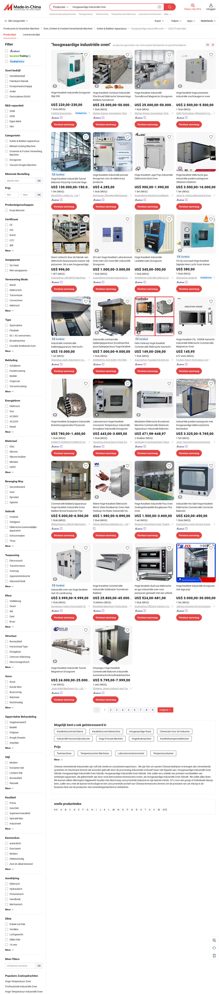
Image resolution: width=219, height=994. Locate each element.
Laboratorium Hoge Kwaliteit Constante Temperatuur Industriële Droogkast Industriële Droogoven (111, 425)
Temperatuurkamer (163, 753)
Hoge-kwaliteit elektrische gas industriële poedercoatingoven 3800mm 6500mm (192, 178)
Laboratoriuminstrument (150, 14)
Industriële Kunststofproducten (73, 738)
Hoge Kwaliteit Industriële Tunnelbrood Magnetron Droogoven (153, 94)
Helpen (175, 20)
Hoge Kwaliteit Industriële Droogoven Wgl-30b (70, 94)
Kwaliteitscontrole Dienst (70, 731)
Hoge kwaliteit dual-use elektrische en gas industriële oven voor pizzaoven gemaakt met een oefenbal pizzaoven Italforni (154, 589)
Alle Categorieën (16, 20)
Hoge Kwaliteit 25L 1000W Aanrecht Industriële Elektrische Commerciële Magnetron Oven (195, 343)
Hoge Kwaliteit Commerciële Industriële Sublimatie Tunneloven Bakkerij (110, 589)
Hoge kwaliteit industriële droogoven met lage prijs (195, 587)
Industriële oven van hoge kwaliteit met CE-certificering (69, 591)
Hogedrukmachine (141, 738)
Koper (158, 20)
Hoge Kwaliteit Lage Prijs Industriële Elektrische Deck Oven (154, 176)
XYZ (165, 809)
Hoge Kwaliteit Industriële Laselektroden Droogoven (148, 259)
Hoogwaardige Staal (140, 731)
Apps (189, 20)
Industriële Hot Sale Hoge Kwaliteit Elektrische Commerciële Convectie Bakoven (194, 507)
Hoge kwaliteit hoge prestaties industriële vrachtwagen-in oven (193, 94)
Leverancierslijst (31, 34)
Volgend (164, 709)
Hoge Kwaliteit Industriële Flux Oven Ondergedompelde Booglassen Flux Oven (154, 507)
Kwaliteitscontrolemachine (106, 731)
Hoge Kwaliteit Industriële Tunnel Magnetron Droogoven (68, 669)
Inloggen (211, 9)
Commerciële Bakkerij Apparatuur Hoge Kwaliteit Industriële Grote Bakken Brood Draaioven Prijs (69, 507)
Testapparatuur (86, 14)
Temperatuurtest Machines (123, 14)
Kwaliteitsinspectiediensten (174, 738)
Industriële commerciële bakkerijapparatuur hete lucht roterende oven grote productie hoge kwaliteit (70, 344)
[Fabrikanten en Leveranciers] (22, 7)
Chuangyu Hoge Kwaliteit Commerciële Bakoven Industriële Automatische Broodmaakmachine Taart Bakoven (111, 671)
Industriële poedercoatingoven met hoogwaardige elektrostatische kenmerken (194, 425)
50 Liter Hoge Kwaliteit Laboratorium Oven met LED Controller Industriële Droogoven (112, 261)
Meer (57, 759)
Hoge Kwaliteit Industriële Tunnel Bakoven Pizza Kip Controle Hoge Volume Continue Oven (68, 180)
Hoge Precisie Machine (111, 738)
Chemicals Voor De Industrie (175, 731)
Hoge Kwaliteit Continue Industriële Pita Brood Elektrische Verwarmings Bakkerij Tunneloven (112, 96)
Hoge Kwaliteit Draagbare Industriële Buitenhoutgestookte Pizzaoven (70, 423)
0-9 (55, 809)
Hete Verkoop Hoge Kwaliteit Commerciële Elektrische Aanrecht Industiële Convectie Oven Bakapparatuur (153, 344)
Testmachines (102, 14)
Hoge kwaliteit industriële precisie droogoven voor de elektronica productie (110, 178)
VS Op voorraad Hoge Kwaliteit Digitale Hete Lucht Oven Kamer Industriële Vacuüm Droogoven (193, 262)
